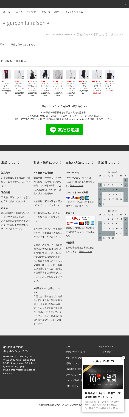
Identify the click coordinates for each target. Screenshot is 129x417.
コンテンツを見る (74, 12)
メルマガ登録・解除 (76, 380)
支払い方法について (76, 352)
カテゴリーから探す (26, 12)
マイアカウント (105, 346)
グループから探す (50, 12)
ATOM (75, 386)
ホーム (6, 12)
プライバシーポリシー (77, 374)
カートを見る (104, 352)
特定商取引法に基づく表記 (79, 369)
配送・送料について (76, 358)
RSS (68, 386)
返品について (72, 363)
